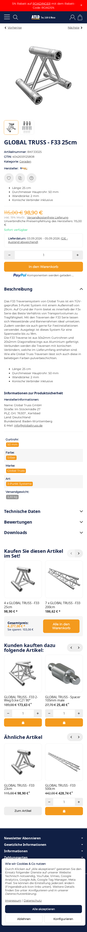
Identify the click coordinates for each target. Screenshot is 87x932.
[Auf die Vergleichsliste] (20, 178)
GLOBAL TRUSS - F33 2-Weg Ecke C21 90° (21, 698)
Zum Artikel (23, 811)
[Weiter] (79, 648)
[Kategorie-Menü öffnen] (7, 17)
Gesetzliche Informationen (25, 844)
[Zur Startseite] (43, 17)
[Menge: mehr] (77, 255)
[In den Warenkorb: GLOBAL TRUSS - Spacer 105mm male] (64, 722)
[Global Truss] (25, 168)
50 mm (12, 444)
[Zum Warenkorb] (80, 17)
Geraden (25, 161)
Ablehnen (24, 919)
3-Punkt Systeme (19, 483)
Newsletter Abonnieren (22, 838)
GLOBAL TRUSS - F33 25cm (21, 605)
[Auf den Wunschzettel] (9, 178)
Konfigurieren (63, 919)
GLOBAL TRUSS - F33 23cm (19, 787)
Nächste (73, 27)
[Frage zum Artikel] (31, 178)
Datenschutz (33, 900)
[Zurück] (71, 648)
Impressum (13, 900)
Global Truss (16, 470)
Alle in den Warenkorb (61, 626)
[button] (11, 127)
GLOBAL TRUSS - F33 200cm (62, 605)
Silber (11, 457)
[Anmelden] (72, 17)
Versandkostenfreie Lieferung (47, 217)
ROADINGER (42, 3)
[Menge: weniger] (9, 255)
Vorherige (15, 27)
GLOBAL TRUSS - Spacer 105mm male (63, 698)
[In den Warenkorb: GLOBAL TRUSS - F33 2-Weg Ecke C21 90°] (23, 722)
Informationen (16, 851)
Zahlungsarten (16, 857)
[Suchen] (15, 17)
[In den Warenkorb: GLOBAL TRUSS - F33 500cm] (64, 811)
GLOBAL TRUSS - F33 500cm (60, 787)
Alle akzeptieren (43, 909)
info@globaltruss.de (28, 425)
